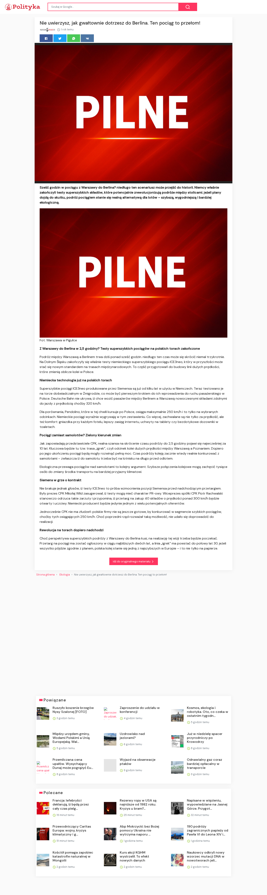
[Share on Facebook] (46, 38)
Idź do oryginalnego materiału (132, 561)
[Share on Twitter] (60, 38)
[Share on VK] (87, 38)
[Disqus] (133, 635)
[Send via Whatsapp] (73, 38)
